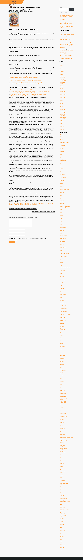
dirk (60, 232)
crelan (61, 224)
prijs (60, 457)
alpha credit (62, 151)
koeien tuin (62, 361)
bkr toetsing (62, 192)
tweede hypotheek (63, 515)
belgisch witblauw (63, 177)
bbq (18, 203)
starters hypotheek (63, 498)
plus (60, 454)
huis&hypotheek (63, 294)
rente (61, 477)
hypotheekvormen (63, 321)
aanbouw (61, 136)
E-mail (10, 231)
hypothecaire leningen (64, 309)
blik (60, 197)
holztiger (61, 283)
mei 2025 (61, 86)
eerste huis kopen (63, 238)
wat (60, 538)
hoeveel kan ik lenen (63, 280)
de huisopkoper (62, 226)
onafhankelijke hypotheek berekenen (66, 437)
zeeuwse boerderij (63, 548)
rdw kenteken (62, 471)
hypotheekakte (62, 317)
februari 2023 (62, 127)
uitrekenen (62, 518)
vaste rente (62, 524)
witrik (61, 542)
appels (61, 154)
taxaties (61, 510)
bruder (61, 209)
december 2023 (62, 112)
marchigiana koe (63, 413)
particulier (61, 446)
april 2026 (61, 70)
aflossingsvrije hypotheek (64, 142)
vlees (10, 203)
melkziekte (62, 414)
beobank (61, 178)
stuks (61, 504)
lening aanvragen (63, 393)
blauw (61, 194)
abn (60, 137)
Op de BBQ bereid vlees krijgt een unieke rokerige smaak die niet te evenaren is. (24, 77)
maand (61, 408)
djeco (61, 233)
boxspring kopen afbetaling (65, 206)
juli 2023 (61, 120)
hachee (61, 274)
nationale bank (62, 428)
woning (61, 544)
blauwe (61, 195)
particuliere (62, 449)
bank (60, 166)
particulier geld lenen (63, 448)
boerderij (61, 201)
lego (60, 387)
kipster (61, 350)
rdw (60, 469)
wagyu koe (62, 535)
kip (60, 347)
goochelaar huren (63, 261)
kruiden (32, 203)
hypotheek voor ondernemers (65, 314)
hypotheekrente (62, 318)
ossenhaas (62, 439)
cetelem (61, 216)
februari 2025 (62, 91)
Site (9, 234)
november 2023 (63, 114)
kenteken (61, 341)
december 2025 (62, 76)
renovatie (61, 474)
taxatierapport (62, 507)
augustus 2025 (62, 82)
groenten (61, 268)
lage (60, 379)
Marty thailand (62, 37)
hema (61, 277)
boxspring (61, 204)
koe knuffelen (62, 358)
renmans (61, 472)
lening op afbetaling (63, 398)
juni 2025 (61, 85)
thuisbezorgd (62, 513)
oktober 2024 (62, 97)
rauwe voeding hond (63, 468)
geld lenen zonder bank (64, 251)
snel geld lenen (62, 490)
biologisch (62, 186)
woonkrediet (62, 547)
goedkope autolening (63, 256)
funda (61, 250)
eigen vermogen (63, 241)
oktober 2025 (62, 79)
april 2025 (61, 88)
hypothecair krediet (63, 302)
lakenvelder (62, 381)
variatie (12, 204)
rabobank (61, 466)
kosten (61, 369)
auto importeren (63, 159)
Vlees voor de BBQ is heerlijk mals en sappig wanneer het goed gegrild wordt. (24, 76)
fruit (60, 248)
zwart (61, 550)
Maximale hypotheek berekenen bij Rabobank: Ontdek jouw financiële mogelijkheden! (66, 46)
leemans (61, 384)
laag (60, 376)
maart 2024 (62, 108)
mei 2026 (61, 68)
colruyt (61, 219)
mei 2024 (61, 105)
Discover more (63, 49)
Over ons (68, 2)
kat (60, 337)
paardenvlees (62, 445)
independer (62, 326)
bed (60, 172)
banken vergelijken (63, 169)
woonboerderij (62, 545)
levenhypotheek (63, 402)
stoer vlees (62, 503)
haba (61, 273)
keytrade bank (62, 346)
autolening (62, 162)
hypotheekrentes (63, 320)
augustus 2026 (62, 63)
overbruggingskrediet (63, 440)
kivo (60, 352)
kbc (60, 340)
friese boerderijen (63, 247)
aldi (60, 149)
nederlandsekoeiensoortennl (65, 33)
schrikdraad (62, 484)
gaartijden (21, 203)
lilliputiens (61, 404)
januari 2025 (62, 92)
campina (61, 215)
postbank (61, 455)
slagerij (61, 487)
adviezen (15, 203)
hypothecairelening (63, 311)
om (60, 436)
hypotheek (62, 312)
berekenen (62, 180)
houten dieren (62, 288)
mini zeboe (62, 419)
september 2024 (63, 98)
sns (60, 492)
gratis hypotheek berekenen (65, 267)
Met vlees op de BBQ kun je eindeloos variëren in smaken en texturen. (23, 79)
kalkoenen (61, 335)
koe (60, 356)
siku (60, 486)
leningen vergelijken (63, 401)
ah (60, 146)
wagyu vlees (62, 536)
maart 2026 (62, 71)
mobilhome (62, 422)
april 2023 (61, 124)
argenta (61, 156)
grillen (29, 203)
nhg (60, 431)
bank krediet (62, 168)
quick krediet (62, 463)
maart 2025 (62, 89)
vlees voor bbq (34, 204)
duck (60, 236)
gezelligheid (25, 203)
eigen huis (61, 239)
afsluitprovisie (62, 145)
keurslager (62, 343)
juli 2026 (61, 65)
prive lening (62, 458)
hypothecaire (62, 306)
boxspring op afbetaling (64, 207)
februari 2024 (62, 109)
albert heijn (62, 148)
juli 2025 (61, 83)
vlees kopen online (63, 528)
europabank (62, 242)
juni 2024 (61, 103)
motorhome (62, 423)
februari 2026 (62, 73)
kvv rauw (61, 375)
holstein (61, 282)
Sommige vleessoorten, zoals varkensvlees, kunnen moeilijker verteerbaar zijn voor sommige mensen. (29, 92)
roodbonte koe (62, 480)
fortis (61, 245)
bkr (60, 191)
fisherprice (62, 244)
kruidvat (61, 372)
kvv (60, 373)
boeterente (62, 203)
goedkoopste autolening (64, 253)
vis (60, 525)
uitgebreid (61, 516)
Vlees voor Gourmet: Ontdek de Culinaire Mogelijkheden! (43, 211)
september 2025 (63, 80)
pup (60, 460)
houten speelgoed (63, 289)
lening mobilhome (63, 396)
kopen (61, 367)
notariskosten (62, 434)
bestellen (61, 183)
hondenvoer (62, 286)
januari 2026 (62, 74)
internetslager (62, 329)
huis (60, 291)
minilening (61, 420)
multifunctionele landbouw (64, 426)
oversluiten (62, 442)
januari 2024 (62, 111)
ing (60, 328)
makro (61, 410)
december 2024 (62, 94)
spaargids (61, 493)
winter (61, 541)
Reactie (10, 218)
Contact (72, 2)
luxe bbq (61, 407)
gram (61, 265)
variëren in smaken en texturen (19, 204)
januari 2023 (62, 129)
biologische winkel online (64, 189)
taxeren (61, 512)
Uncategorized (62, 519)
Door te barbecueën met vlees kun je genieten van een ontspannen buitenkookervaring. (26, 83)
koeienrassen (62, 363)
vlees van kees (62, 530)
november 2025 (63, 77)
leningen (61, 399)
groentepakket (62, 270)
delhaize (61, 229)
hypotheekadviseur (63, 315)
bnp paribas (62, 200)
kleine (61, 353)
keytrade (61, 344)
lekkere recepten (63, 390)
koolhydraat (62, 364)
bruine (61, 210)
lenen (61, 391)
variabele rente (62, 522)
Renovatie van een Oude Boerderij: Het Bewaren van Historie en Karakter (23, 208)
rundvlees (61, 481)
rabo (60, 465)
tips (9, 204)
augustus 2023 (62, 118)
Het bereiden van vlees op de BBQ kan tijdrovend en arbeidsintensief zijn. (23, 95)
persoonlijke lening (63, 452)
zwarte (61, 551)
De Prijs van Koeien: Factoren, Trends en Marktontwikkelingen (67, 35)
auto (60, 157)
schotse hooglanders (64, 483)
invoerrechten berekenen (64, 331)
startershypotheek (63, 500)
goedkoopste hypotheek (64, 254)
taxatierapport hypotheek (64, 509)
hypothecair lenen (63, 303)
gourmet (61, 264)
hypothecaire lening (63, 308)
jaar (60, 332)
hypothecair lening (63, 305)
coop (61, 221)
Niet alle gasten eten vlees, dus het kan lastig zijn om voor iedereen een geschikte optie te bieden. (28, 94)
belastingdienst (62, 174)
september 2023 (63, 117)
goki (60, 259)
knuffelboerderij (62, 355)
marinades (39, 203)
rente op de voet (63, 478)
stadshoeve (62, 495)
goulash (61, 262)
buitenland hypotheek (64, 213)
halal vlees (62, 276)
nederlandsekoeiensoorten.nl (17, 10)
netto (61, 430)
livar (60, 405)
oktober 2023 (62, 115)
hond (61, 285)
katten (61, 338)
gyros (61, 271)
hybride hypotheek (63, 299)
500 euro (61, 134)
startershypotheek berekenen (65, 501)
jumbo (61, 334)
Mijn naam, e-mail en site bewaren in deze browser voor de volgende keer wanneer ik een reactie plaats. (28, 238)
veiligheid (27, 204)
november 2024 (63, 95)
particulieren (62, 451)
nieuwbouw (62, 433)
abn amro (61, 139)
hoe (60, 279)
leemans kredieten (63, 385)
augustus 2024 (62, 100)
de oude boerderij (63, 227)
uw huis (61, 521)
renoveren (62, 475)
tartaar (61, 506)
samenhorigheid (50, 203)
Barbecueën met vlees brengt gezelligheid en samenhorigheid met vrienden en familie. (26, 80)
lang (60, 382)
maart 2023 (62, 126)
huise (61, 296)
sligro (61, 489)
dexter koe (62, 230)
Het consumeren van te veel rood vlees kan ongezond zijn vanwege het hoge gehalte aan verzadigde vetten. (30, 91)
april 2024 (61, 106)
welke (61, 539)
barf (60, 171)
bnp (60, 198)
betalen (61, 184)
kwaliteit (35, 203)
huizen (61, 297)
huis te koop (62, 293)
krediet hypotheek (63, 370)
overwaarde (62, 443)
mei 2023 (61, 123)
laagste (61, 378)
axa (60, 163)
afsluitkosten (62, 143)
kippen (61, 349)
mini (60, 417)
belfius (61, 175)
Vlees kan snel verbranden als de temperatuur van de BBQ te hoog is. (23, 89)
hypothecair (62, 300)
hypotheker (62, 323)
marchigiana (62, 411)
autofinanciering (63, 160)
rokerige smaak (44, 203)
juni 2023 (61, 121)
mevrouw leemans (63, 416)
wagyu (61, 533)
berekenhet (62, 181)
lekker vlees (62, 388)
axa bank (61, 165)
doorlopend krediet (63, 235)
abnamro (61, 140)
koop (61, 366)
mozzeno (61, 425)
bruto (61, 212)
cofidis (61, 218)
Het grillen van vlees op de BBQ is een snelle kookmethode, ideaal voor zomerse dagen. (26, 82)
